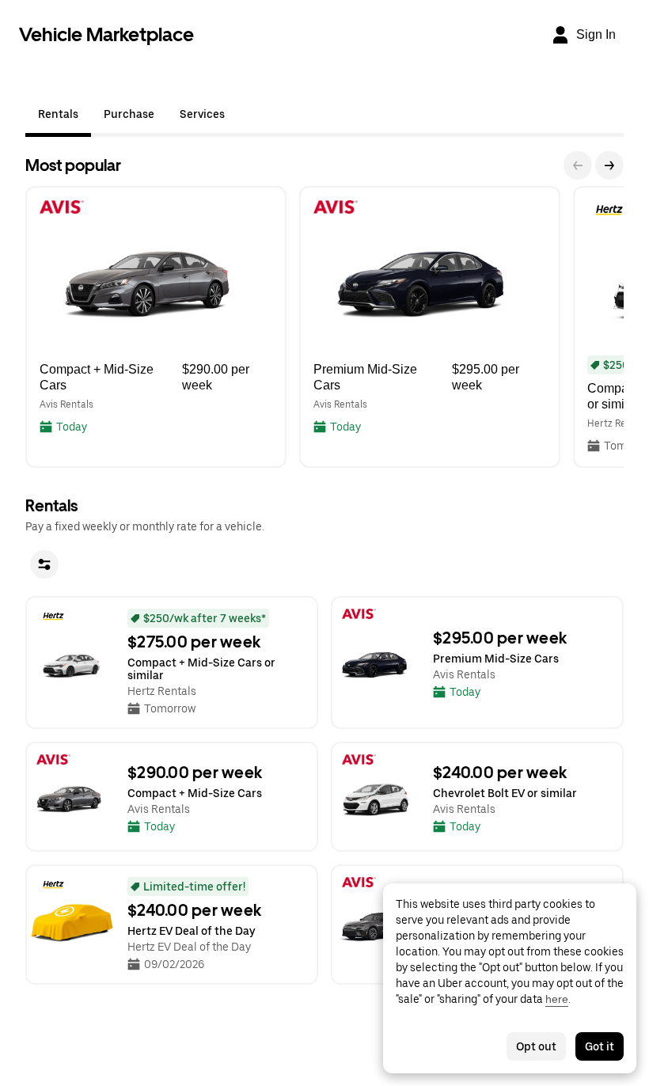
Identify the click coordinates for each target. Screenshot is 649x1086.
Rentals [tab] (58, 114)
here (556, 999)
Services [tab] (202, 114)
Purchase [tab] (129, 114)
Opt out (536, 1046)
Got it (599, 1046)
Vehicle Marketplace (106, 34)
